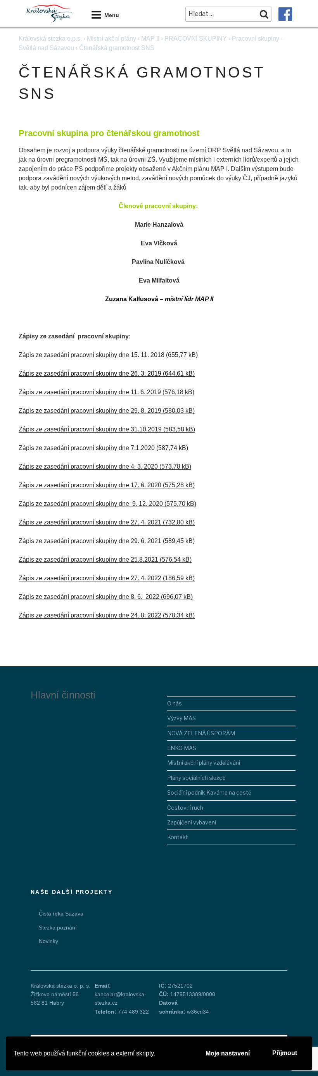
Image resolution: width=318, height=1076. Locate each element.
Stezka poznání (58, 927)
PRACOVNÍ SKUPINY (195, 38)
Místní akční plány (111, 38)
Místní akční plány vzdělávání (203, 762)
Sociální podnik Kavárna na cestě (209, 792)
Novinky (48, 941)
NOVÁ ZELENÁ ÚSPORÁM (201, 733)
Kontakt (177, 837)
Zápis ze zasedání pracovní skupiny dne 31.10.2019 (90, 429)
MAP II (150, 38)
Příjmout (284, 1053)
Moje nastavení (228, 1053)
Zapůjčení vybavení (191, 822)
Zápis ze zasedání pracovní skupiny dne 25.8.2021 (88, 559)
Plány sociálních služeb (196, 777)
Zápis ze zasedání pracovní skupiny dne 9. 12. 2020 (91, 503)
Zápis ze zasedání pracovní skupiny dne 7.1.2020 (87, 448)
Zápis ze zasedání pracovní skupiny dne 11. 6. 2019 (90, 392)
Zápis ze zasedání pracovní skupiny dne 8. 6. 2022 (89, 596)
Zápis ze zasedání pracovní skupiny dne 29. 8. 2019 (90, 410)
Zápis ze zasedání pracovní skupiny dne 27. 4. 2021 (90, 522)
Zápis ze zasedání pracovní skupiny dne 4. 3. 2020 (88, 466)
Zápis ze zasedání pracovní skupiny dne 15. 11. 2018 (91, 355)
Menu (111, 15)
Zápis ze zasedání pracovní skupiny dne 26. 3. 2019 (90, 373)
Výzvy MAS (181, 718)
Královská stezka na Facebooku (285, 14)
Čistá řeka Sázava (61, 913)
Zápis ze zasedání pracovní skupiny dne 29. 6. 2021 (90, 541)
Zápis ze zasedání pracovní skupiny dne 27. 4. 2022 (90, 578)
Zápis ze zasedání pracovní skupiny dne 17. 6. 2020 (90, 485)
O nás (174, 703)
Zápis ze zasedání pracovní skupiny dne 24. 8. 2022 (90, 615)
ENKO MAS (181, 748)
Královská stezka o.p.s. (50, 38)
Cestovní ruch (185, 807)
